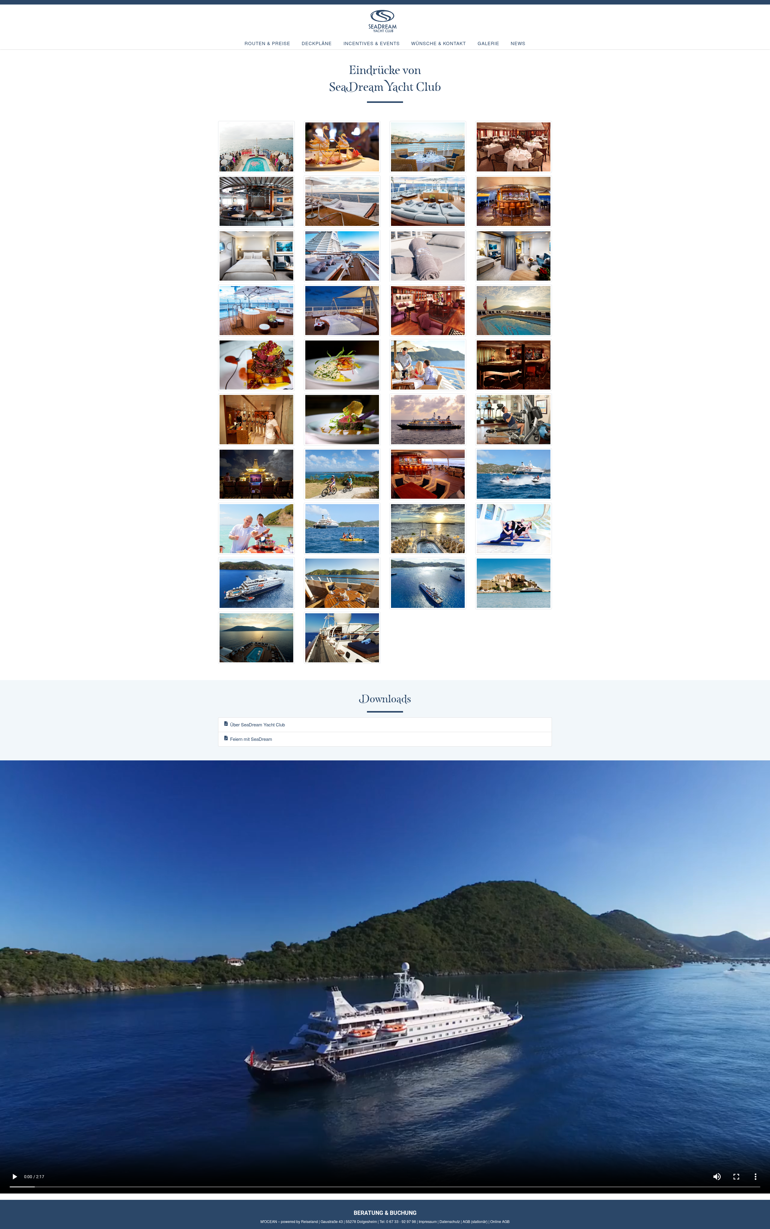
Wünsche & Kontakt (438, 43)
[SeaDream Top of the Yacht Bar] (428, 474)
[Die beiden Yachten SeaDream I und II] (428, 584)
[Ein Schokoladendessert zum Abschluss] (256, 365)
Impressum (428, 1221)
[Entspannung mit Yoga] (513, 529)
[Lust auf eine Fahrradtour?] (342, 474)
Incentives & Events (371, 43)
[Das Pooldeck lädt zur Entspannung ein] (256, 638)
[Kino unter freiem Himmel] (256, 474)
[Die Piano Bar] (513, 365)
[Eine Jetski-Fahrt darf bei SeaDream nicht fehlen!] (513, 474)
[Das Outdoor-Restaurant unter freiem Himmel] (428, 147)
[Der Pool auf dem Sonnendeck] (513, 311)
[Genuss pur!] (342, 420)
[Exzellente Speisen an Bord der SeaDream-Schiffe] (342, 147)
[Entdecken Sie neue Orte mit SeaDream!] (342, 584)
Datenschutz (449, 1221)
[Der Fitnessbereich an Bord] (513, 420)
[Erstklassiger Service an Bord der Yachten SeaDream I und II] (256, 529)
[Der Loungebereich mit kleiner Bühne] (256, 202)
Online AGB (500, 1221)
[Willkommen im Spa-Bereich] (256, 420)
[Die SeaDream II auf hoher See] (428, 420)
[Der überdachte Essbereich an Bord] (513, 147)
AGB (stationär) (475, 1221)
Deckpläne (317, 43)
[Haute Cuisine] (342, 365)
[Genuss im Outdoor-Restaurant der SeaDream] (513, 584)
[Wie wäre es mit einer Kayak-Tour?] (342, 529)
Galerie (488, 43)
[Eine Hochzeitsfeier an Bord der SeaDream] (428, 529)
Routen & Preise (267, 43)
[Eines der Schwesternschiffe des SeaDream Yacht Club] (256, 584)
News (518, 43)
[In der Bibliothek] (428, 311)
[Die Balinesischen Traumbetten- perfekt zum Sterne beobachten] (342, 638)
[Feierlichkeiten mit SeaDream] (256, 147)
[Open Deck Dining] (428, 365)
